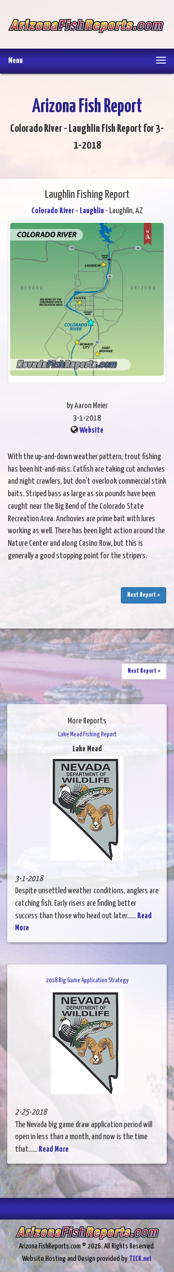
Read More (54, 1149)
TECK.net (140, 1258)
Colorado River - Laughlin (67, 211)
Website (91, 430)
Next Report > (143, 595)
